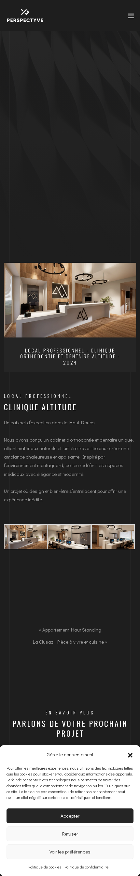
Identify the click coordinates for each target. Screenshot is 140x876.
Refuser (70, 833)
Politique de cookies (44, 866)
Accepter (70, 815)
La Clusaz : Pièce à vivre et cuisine (68, 641)
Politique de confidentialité (86, 866)
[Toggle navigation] (129, 17)
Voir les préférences (70, 851)
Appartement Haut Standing (71, 629)
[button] (130, 754)
